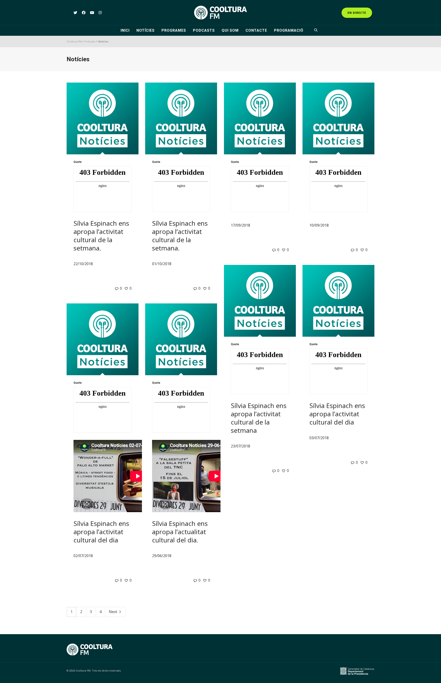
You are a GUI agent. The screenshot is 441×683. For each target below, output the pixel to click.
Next (113, 611)
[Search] (316, 31)
